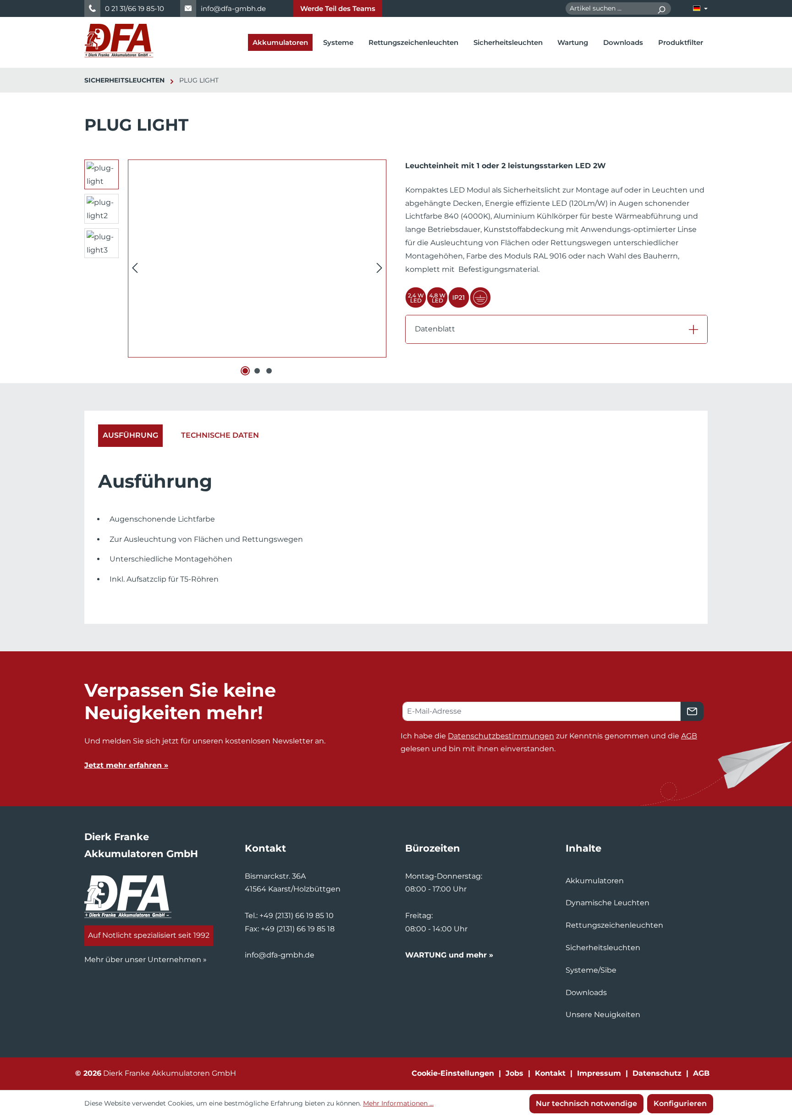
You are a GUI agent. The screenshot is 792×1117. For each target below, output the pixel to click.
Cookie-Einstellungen (453, 1073)
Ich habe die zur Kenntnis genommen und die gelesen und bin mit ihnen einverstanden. (549, 743)
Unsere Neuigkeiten (603, 1014)
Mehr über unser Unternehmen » (145, 959)
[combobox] (609, 8)
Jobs (514, 1073)
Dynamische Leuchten (607, 902)
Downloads (586, 992)
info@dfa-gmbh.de (233, 8)
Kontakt (550, 1073)
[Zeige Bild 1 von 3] (245, 371)
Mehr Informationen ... (398, 1103)
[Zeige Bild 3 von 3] (269, 371)
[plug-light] (257, 258)
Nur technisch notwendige (586, 1103)
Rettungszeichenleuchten (614, 925)
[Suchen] (661, 8)
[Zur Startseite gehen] (118, 40)
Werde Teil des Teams (337, 8)
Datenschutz (657, 1073)
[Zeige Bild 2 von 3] (257, 371)
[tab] (130, 435)
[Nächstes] (379, 268)
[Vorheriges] (135, 268)
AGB (689, 736)
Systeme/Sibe (591, 970)
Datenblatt (435, 329)
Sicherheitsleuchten (603, 947)
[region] (235, 268)
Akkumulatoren (595, 880)
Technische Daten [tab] (220, 435)
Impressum (599, 1073)
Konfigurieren (680, 1103)
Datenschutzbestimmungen (501, 736)
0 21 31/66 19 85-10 (134, 8)
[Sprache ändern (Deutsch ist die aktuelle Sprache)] (700, 8)
